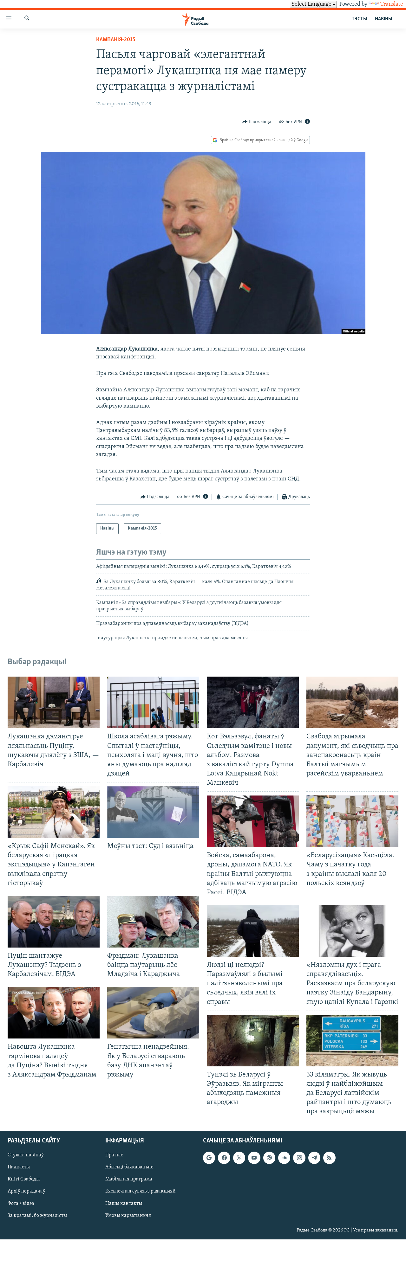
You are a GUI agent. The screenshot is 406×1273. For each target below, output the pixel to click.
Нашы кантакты (123, 1203)
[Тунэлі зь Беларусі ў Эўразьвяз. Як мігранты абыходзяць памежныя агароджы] (253, 1040)
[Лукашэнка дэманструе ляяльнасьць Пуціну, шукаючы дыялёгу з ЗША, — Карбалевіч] (54, 702)
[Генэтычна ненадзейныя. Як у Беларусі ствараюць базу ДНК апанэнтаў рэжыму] (153, 1012)
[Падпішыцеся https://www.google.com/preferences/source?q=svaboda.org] (209, 1158)
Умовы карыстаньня (128, 1215)
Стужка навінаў (26, 1155)
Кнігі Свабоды (24, 1179)
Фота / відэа (21, 1203)
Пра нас (114, 1155)
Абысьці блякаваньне (129, 1167)
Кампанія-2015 (115, 40)
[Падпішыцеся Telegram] (314, 1158)
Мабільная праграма (128, 1179)
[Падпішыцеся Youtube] (254, 1158)
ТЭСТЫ (359, 19)
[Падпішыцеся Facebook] (224, 1158)
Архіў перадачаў (26, 1191)
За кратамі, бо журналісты (37, 1215)
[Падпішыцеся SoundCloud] (284, 1158)
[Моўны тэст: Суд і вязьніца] (153, 812)
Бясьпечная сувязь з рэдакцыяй (140, 1191)
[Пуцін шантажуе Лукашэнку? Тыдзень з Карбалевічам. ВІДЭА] (54, 922)
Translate (391, 4)
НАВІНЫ (383, 19)
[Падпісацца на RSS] (329, 1158)
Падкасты (19, 1167)
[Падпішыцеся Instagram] (299, 1158)
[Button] (257, 122)
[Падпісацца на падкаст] (269, 1158)
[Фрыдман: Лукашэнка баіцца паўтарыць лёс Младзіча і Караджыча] (153, 922)
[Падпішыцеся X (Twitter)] (239, 1158)
